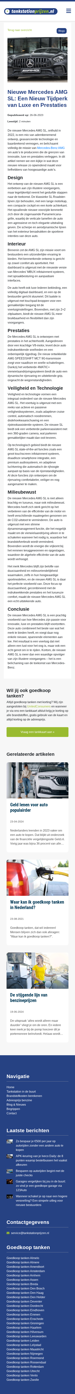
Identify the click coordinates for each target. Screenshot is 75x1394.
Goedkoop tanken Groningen (25, 1323)
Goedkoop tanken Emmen (23, 1314)
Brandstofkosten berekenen (24, 1095)
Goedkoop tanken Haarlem (24, 1327)
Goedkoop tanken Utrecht (23, 1371)
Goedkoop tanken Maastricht (25, 1349)
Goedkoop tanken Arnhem (23, 1275)
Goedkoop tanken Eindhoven (25, 1310)
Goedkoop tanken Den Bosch (26, 1288)
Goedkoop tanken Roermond (25, 1358)
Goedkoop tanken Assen (22, 1279)
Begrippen (13, 1108)
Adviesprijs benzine (19, 1100)
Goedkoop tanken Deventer (24, 1301)
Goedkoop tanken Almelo (23, 1258)
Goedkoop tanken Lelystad (24, 1345)
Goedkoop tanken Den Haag (25, 1292)
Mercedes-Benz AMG (51, 147)
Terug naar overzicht (19, 30)
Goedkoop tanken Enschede (25, 1318)
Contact (12, 1113)
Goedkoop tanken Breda (22, 1284)
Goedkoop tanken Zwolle (23, 1379)
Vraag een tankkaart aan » (37, 732)
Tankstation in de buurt (21, 1091)
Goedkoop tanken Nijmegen (25, 1353)
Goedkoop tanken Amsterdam (26, 1271)
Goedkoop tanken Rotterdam (25, 1366)
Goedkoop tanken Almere (23, 1262)
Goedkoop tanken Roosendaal (26, 1362)
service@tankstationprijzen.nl (29, 1233)
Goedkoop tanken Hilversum (25, 1331)
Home (10, 1087)
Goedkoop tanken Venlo (22, 1375)
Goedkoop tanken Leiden (23, 1340)
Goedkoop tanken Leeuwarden (26, 1336)
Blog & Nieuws (16, 1104)
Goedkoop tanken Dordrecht (25, 1305)
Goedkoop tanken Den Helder (26, 1297)
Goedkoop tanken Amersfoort (25, 1266)
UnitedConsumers (39, 706)
